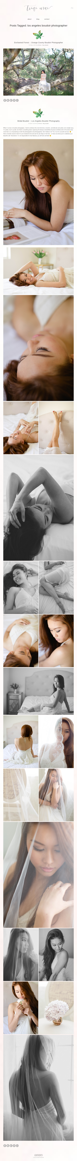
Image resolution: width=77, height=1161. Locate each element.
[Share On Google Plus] (11, 101)
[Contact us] (17, 101)
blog (37, 19)
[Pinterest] (39, 1155)
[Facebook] (37, 1155)
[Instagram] (35, 1155)
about (29, 19)
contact (46, 19)
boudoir (46, 45)
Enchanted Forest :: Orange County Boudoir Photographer (38, 43)
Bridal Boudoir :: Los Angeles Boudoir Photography (38, 121)
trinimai (39, 45)
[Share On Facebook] (4, 101)
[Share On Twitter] (7, 101)
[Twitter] (42, 1155)
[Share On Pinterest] (14, 101)
